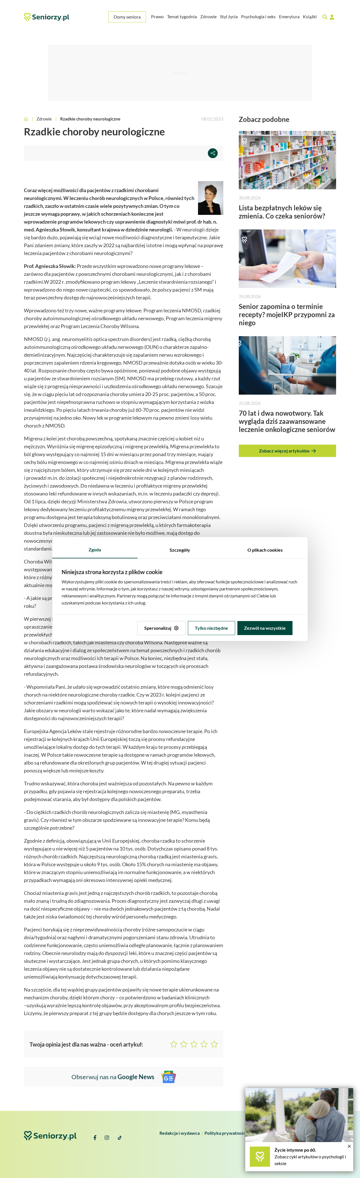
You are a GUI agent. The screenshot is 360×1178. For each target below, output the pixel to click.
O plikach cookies (265, 549)
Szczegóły (180, 549)
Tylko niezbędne (211, 628)
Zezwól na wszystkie (265, 628)
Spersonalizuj (157, 628)
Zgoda (95, 549)
